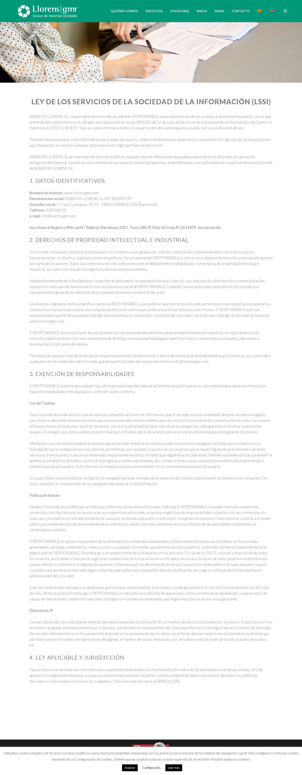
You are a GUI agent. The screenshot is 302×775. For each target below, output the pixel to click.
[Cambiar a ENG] (272, 11)
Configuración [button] (152, 767)
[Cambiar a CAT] (260, 11)
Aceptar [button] (130, 767)
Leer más (174, 767)
